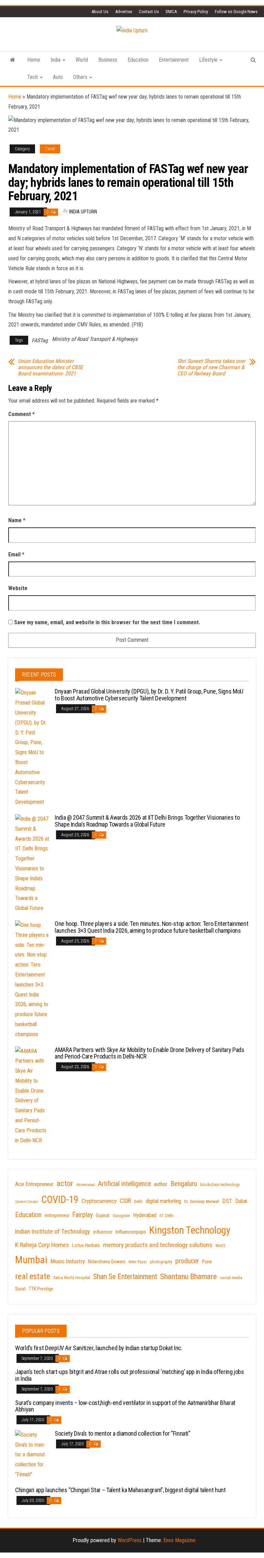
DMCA (171, 11)
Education (138, 60)
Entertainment (174, 60)
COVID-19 (59, 1199)
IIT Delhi (167, 1215)
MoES (220, 1245)
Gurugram (121, 1215)
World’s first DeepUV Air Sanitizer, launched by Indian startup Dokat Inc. (99, 1348)
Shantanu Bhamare (188, 1276)
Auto (58, 77)
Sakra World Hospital (71, 1277)
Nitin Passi (138, 1261)
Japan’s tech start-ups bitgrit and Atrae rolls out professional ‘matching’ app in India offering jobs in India (129, 1375)
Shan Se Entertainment (125, 1276)
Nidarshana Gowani (106, 1261)
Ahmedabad (85, 1185)
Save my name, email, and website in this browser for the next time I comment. (107, 622)
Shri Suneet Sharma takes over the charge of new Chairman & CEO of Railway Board (211, 367)
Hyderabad (144, 1215)
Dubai (241, 1201)
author (160, 1184)
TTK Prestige (41, 1289)
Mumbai (31, 1260)
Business (107, 60)
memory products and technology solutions (157, 1245)
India (56, 60)
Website (18, 588)
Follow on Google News (236, 11)
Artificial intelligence (124, 1184)
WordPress (130, 1540)
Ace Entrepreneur (34, 1184)
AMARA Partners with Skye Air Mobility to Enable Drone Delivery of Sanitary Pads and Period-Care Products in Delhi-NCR (149, 1053)
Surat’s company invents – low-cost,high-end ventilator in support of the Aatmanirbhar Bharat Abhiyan (125, 1406)
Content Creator (26, 1202)
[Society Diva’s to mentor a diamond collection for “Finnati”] (32, 1454)
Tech (33, 77)
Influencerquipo (131, 1232)
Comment (21, 414)
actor (65, 1183)
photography (161, 1261)
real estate (32, 1276)
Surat (20, 1289)
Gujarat (103, 1215)
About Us (99, 11)
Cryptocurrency (99, 1200)
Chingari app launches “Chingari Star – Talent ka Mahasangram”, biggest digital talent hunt (120, 1490)
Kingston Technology (189, 1230)
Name (16, 520)
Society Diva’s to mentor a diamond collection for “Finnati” (122, 1433)
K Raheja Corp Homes (42, 1245)
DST (227, 1200)
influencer (102, 1232)
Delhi (138, 1201)
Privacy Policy (196, 11)
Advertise (123, 11)
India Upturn (83, 211)
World (82, 60)
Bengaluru (183, 1184)
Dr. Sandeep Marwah (201, 1201)
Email (16, 554)
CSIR (125, 1201)
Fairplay (83, 1215)
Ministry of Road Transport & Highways (95, 339)
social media (231, 1277)
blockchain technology (220, 1184)
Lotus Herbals (86, 1245)
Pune (207, 1261)
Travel (50, 148)
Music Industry (68, 1261)
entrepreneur (57, 1215)
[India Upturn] (12, 60)
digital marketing (163, 1201)
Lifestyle (209, 60)
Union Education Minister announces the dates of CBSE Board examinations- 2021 (50, 367)
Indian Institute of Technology (52, 1231)
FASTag (40, 340)
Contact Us (149, 11)
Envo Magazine (179, 1540)
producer (187, 1261)
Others (81, 77)
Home (33, 60)
